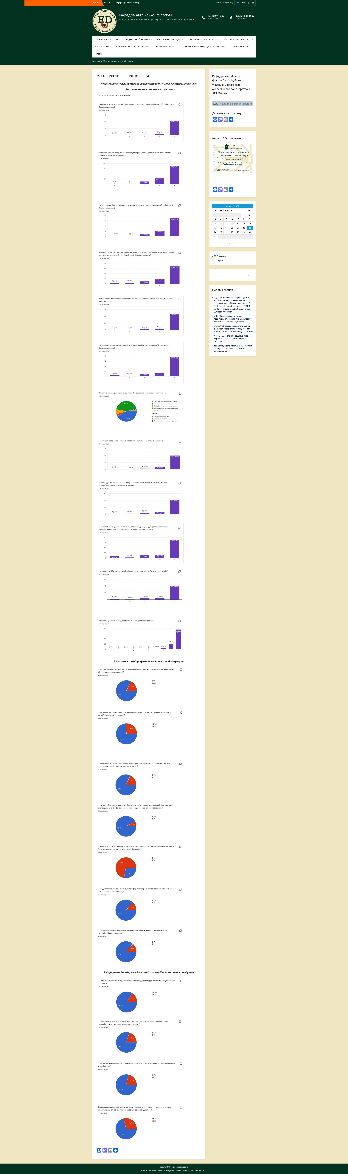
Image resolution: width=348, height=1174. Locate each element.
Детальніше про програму (226, 113)
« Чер (231, 243)
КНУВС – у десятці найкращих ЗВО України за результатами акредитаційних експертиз (233, 339)
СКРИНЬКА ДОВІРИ (241, 47)
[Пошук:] (232, 276)
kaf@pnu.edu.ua (214, 19)
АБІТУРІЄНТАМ (101, 47)
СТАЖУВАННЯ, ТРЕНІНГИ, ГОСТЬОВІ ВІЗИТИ (205, 47)
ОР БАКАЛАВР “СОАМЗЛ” (198, 39)
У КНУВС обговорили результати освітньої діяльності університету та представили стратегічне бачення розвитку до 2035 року (233, 329)
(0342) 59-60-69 (216, 16)
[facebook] (248, 2)
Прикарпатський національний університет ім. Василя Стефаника (170, 1170)
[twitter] (253, 2)
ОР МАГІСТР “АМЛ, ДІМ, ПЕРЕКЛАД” (234, 39)
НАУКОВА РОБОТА (123, 47)
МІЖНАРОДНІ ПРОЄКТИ (166, 47)
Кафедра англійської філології (145, 15)
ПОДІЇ (117, 39)
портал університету (224, 3)
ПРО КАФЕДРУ (101, 39)
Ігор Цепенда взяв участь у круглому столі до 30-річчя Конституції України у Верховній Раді (233, 349)
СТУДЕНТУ (143, 47)
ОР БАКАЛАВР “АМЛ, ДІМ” (168, 39)
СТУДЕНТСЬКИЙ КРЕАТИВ (137, 39)
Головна (98, 54)
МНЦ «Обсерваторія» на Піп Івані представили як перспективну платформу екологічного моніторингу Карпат (232, 319)
